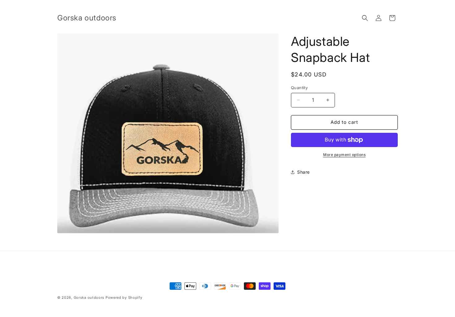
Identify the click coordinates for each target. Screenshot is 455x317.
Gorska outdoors (89, 297)
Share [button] (303, 172)
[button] (365, 18)
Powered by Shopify (124, 297)
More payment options (344, 154)
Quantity (299, 87)
